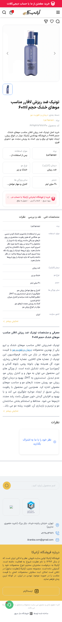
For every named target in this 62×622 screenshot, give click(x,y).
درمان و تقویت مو (39, 115)
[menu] (58, 12)
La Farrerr (49, 120)
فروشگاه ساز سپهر (21, 613)
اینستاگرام (28, 591)
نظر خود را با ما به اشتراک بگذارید (37, 442)
